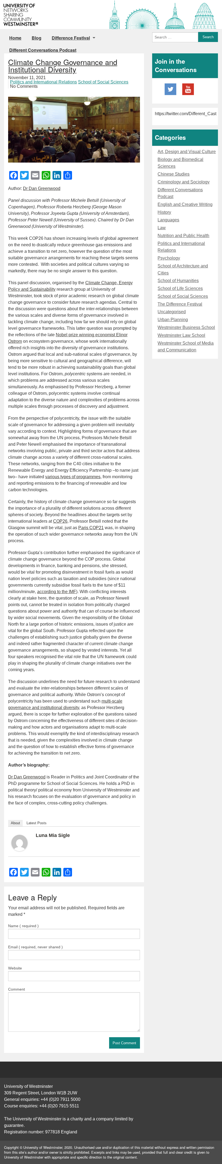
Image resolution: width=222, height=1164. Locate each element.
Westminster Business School (186, 327)
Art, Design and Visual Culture (187, 151)
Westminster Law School (181, 335)
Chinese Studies (174, 174)
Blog (36, 38)
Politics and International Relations (43, 82)
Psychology (169, 258)
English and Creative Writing (185, 204)
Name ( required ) (23, 926)
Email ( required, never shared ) (35, 947)
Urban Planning (173, 319)
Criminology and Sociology (184, 182)
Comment (16, 989)
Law (162, 227)
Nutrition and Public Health (183, 235)
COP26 (60, 521)
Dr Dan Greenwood (41, 188)
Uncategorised (172, 311)
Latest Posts (37, 823)
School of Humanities (178, 280)
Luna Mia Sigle (53, 835)
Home (15, 38)
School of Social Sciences (103, 82)
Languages (168, 220)
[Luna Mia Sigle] (19, 842)
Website (15, 968)
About (15, 823)
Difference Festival (71, 38)
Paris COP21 (91, 527)
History (164, 212)
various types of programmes (72, 476)
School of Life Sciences (180, 288)
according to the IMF (56, 591)
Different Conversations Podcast (42, 50)
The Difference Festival (180, 304)
